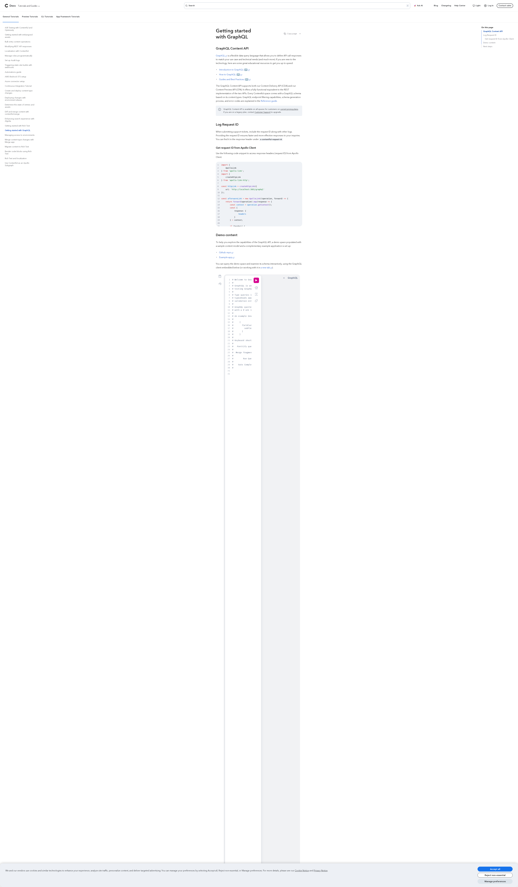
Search (298, 5)
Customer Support (262, 112)
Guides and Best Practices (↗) (233, 79)
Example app (225, 257)
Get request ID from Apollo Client (499, 39)
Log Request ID (489, 35)
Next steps (487, 46)
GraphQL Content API (493, 31)
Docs (12, 5)
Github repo (225, 252)
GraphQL (220, 55)
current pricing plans (289, 109)
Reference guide (269, 101)
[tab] (11, 16)
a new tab (265, 267)
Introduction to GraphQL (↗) (233, 69)
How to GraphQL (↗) (229, 74)
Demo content (489, 43)
